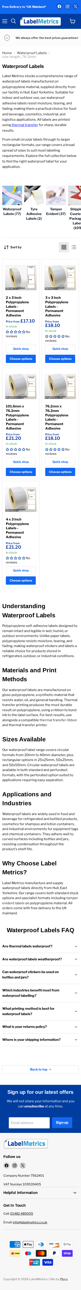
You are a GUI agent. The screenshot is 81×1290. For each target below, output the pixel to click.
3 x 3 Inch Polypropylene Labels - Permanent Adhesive (56, 306)
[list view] (74, 247)
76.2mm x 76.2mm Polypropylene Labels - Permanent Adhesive (56, 417)
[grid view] (64, 247)
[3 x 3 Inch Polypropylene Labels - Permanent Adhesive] (60, 277)
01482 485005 (21, 1213)
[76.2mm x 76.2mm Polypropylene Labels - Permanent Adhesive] (60, 386)
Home (7, 53)
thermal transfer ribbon (58, 720)
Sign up (62, 1122)
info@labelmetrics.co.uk (30, 1222)
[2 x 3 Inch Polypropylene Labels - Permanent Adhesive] (21, 277)
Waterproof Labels (32, 53)
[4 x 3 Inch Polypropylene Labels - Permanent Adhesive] (21, 499)
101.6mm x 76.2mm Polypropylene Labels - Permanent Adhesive (17, 417)
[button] (15, 332)
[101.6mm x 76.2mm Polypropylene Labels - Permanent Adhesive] (21, 386)
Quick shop (21, 348)
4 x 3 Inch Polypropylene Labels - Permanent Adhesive (17, 528)
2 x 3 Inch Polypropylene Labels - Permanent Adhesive (17, 306)
